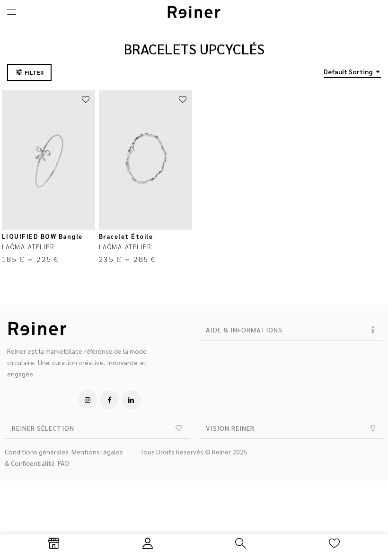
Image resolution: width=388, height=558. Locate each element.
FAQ (63, 463)
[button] (291, 329)
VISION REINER (230, 428)
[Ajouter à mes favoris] (85, 99)
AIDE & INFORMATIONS (244, 329)
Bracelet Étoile (126, 236)
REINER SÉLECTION (43, 428)
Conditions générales (37, 451)
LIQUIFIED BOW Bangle (42, 236)
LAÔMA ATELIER (28, 246)
